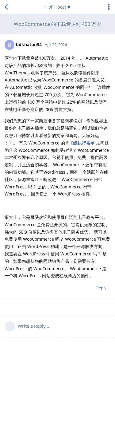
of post (55, 7)
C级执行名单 (83, 143)
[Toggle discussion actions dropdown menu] (109, 7)
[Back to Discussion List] (6, 7)
